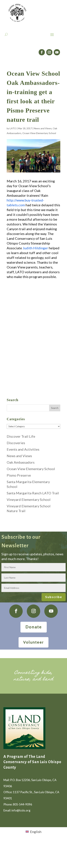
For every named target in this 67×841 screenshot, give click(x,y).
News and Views (43, 128)
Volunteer (33, 642)
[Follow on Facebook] (42, 52)
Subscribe (53, 597)
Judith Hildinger (35, 248)
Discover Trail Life (21, 436)
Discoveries (16, 443)
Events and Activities (23, 449)
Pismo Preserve (19, 475)
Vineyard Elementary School (29, 499)
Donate (33, 627)
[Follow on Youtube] (57, 52)
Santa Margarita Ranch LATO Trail (33, 493)
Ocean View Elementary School (39, 133)
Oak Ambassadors (21, 462)
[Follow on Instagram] (49, 52)
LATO (13, 128)
